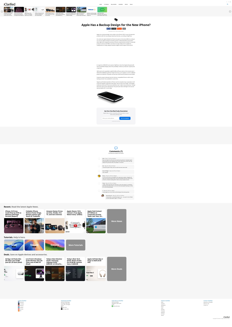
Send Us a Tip (206, 303)
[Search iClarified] (227, 4)
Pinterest (21, 305)
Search (162, 315)
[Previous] (2, 11)
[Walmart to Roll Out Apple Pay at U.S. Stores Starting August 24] (92, 12)
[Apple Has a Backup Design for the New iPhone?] (110, 97)
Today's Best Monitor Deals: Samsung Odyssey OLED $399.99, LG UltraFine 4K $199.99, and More (60, 15)
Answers (163, 309)
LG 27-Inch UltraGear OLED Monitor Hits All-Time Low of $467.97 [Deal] (71, 14)
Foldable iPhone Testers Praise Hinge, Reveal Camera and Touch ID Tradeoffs (8, 15)
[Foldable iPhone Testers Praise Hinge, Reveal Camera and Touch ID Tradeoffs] (9, 12)
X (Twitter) (22, 303)
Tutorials (163, 303)
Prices (162, 306)
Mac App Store (66, 309)
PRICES (126, 4)
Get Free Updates (125, 118)
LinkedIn (21, 307)
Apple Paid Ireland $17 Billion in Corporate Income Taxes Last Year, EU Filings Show (81, 15)
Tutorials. (8, 237)
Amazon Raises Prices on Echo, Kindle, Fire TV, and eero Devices (49, 14)
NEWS (100, 4)
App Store (65, 307)
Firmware (163, 311)
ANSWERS (121, 4)
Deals (162, 308)
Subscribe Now (117, 306)
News (162, 302)
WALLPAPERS (113, 4)
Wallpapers (163, 305)
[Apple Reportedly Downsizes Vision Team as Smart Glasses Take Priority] (102, 12)
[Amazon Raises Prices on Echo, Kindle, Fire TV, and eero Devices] (50, 12)
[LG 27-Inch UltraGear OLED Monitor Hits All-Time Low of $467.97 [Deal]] (71, 12)
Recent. (7, 206)
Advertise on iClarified (208, 302)
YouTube (21, 309)
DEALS (131, 4)
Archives (163, 313)
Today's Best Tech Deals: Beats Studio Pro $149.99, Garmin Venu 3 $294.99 (74, 261)
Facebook (22, 302)
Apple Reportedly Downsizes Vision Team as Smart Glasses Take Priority (102, 14)
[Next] (230, 11)
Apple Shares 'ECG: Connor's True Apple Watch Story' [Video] (28, 14)
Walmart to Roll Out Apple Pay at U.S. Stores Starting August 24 (91, 14)
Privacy (228, 318)
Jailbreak (163, 312)
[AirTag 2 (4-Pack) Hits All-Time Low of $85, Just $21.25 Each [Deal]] (40, 12)
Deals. (7, 254)
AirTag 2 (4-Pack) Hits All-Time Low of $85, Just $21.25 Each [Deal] (39, 14)
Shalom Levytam (121, 31)
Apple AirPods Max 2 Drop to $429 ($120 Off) (95, 260)
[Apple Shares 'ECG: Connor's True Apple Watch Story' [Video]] (29, 12)
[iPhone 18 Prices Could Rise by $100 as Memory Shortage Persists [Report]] (19, 12)
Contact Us (206, 305)
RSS (20, 310)
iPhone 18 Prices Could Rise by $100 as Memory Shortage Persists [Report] (19, 14)
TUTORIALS (106, 4)
